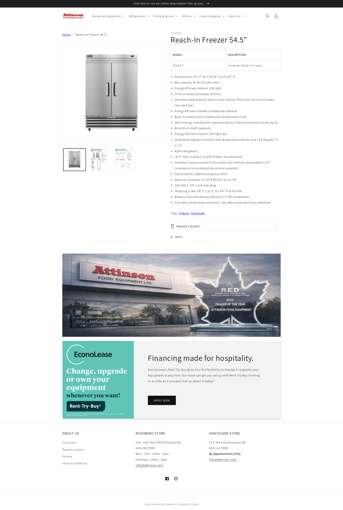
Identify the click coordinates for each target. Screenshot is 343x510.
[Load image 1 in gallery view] (74, 159)
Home (66, 35)
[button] (108, 16)
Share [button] (178, 237)
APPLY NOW (162, 400)
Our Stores (69, 442)
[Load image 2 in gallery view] (99, 159)
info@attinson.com (149, 465)
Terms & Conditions (74, 463)
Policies (67, 456)
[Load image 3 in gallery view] (123, 159)
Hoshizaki (198, 213)
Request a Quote (73, 449)
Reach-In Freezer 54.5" (91, 35)
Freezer (184, 213)
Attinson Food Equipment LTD (165, 504)
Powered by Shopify (189, 504)
